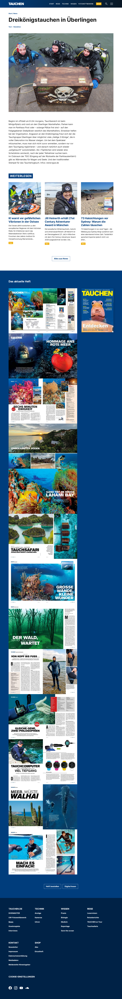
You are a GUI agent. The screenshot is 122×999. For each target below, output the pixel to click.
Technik (65, 4)
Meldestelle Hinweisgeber (19, 965)
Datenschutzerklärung (18, 956)
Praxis (63, 913)
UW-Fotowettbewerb (17, 918)
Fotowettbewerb (85, 4)
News (15, 13)
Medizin (64, 922)
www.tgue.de (52, 163)
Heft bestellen (52, 886)
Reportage (65, 926)
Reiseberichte (93, 918)
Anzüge (38, 913)
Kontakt (14, 943)
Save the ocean (67, 931)
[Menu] (111, 3)
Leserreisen (92, 913)
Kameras (38, 918)
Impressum (13, 951)
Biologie (64, 918)
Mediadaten (13, 960)
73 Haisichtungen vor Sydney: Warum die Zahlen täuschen (94, 222)
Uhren (37, 922)
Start (51, 4)
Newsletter (13, 947)
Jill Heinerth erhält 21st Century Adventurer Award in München (60, 222)
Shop (99, 4)
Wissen (74, 4)
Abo (36, 947)
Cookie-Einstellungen (22, 976)
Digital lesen (70, 886)
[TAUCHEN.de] (16, 4)
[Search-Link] (106, 3)
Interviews (13, 931)
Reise (58, 4)
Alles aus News (61, 258)
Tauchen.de (15, 909)
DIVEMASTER (14, 913)
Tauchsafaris (92, 926)
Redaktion (17, 27)
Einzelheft (39, 951)
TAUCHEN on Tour (94, 922)
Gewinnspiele (14, 926)
